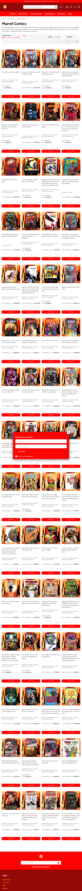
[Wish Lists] (75, 7)
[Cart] (79, 7)
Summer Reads (36, 14)
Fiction (12, 14)
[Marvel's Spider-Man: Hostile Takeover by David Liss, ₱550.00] (31, 692)
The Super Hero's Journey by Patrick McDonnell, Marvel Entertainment (49, 599)
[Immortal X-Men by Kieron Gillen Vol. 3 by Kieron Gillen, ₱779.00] (31, 372)
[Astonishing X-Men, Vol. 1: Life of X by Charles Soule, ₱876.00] (11, 477)
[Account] (71, 7)
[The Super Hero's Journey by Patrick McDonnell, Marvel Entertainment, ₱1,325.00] (51, 584)
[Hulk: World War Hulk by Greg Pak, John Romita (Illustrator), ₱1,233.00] (11, 217)
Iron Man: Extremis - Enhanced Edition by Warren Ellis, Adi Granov (70, 546)
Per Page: (69, 37)
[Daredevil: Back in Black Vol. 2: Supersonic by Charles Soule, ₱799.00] (31, 323)
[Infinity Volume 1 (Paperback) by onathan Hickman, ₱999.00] (31, 107)
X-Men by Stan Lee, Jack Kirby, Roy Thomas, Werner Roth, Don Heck (50, 285)
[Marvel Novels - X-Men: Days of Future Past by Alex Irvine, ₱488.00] (11, 323)
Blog (70, 14)
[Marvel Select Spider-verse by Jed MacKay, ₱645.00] (51, 743)
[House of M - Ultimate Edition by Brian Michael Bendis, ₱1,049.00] (51, 55)
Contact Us (61, 14)
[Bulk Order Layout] (77, 41)
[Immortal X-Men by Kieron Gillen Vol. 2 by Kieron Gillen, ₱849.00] (11, 372)
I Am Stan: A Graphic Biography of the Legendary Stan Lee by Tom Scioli (71, 707)
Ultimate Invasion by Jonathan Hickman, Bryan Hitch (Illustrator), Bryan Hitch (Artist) (71, 70)
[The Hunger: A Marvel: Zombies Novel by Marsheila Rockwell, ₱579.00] (31, 426)
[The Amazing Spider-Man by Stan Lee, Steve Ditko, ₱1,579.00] (31, 162)
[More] (16, 14)
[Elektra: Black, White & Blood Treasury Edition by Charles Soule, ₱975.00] (11, 743)
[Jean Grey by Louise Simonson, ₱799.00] (51, 323)
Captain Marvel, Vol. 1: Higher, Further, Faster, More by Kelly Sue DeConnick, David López (51, 492)
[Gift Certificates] (67, 7)
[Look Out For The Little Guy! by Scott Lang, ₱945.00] (11, 796)
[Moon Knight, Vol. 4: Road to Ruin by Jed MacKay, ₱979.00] (51, 637)
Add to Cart (11, 92)
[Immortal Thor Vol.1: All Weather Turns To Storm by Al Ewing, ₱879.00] (71, 323)
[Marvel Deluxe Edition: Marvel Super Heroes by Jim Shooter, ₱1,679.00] (31, 477)
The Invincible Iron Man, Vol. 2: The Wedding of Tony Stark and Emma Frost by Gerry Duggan (10, 441)
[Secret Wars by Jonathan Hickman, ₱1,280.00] (11, 55)
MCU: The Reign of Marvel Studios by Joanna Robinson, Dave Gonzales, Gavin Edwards (30, 759)
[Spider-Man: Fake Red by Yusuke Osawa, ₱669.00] (71, 270)
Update (24, 35)
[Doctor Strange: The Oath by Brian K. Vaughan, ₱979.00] (51, 531)
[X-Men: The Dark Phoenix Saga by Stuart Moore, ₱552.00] (11, 584)
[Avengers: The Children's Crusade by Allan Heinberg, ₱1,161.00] (31, 55)
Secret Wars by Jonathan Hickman (11, 68)
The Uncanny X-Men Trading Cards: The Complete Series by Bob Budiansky (70, 177)
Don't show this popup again (25, 456)
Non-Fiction (23, 14)
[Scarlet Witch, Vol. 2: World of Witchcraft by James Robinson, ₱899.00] (51, 217)
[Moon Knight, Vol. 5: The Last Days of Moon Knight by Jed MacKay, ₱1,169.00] (31, 637)
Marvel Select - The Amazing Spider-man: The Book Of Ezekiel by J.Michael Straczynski (71, 232)
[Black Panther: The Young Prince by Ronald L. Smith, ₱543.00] (31, 531)
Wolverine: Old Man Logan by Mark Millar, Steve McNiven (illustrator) (10, 122)
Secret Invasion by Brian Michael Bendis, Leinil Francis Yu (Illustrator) (30, 232)
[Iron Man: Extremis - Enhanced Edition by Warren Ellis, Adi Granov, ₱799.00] (71, 531)
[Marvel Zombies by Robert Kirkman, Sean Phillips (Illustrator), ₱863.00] (11, 270)
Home (3, 19)
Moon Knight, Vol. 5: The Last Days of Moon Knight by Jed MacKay (30, 652)
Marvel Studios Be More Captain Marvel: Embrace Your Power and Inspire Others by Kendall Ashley (51, 707)
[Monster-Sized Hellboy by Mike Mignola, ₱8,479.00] (51, 107)
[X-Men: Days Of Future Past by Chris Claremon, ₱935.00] (71, 426)
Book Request (50, 14)
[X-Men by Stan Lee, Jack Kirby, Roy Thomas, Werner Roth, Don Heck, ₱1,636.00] (51, 270)
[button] (68, 432)
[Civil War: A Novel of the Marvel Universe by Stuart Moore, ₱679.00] (51, 426)
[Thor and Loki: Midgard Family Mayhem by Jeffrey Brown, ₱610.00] (71, 743)
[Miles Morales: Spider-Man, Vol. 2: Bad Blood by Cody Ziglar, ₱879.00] (51, 372)
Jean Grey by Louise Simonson (50, 336)
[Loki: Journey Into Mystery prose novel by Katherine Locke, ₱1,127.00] (11, 692)
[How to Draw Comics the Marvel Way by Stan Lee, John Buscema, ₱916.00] (31, 584)
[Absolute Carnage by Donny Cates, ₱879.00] (11, 162)
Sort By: (50, 37)
